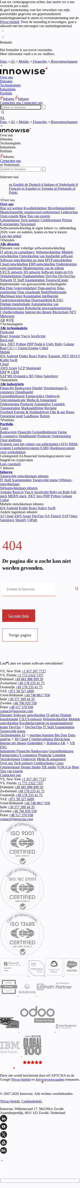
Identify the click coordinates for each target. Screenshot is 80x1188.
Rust (3, 348)
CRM (15, 372)
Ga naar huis (18, 615)
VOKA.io (64, 767)
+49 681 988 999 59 (28, 679)
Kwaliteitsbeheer (35, 208)
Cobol (43, 348)
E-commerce (9, 436)
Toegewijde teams (45, 480)
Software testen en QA (57, 272)
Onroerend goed (11, 416)
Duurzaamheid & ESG (47, 300)
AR (2, 320)
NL (2, 118)
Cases (4, 428)
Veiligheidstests (11, 276)
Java (3, 344)
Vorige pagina (20, 635)
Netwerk (6, 280)
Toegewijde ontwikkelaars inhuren (24, 476)
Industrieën (8, 89)
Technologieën (10, 85)
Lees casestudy (10, 464)
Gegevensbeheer (25, 288)
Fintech (56, 516)
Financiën (40, 61)
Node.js (39, 344)
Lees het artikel (10, 236)
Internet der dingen (38, 312)
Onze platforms (11, 440)
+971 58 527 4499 (21, 691)
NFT (72, 312)
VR (11, 320)
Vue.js (25, 336)
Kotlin (4, 360)
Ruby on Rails (60, 492)
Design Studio (31, 767)
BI (16, 739)
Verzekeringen (53, 388)
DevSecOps (66, 276)
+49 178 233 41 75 (31, 683)
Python (21, 344)
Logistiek (58, 404)
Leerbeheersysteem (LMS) (30, 448)
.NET (11, 344)
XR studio (49, 767)
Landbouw (31, 416)
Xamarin (54, 356)
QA (47, 516)
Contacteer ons (10, 161)
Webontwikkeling (48, 252)
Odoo (39, 376)
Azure (12, 368)
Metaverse (7, 316)
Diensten (6, 81)
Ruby (59, 344)
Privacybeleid (9, 22)
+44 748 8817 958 (37, 695)
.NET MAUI (70, 356)
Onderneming (9, 404)
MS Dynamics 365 (20, 376)
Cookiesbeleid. (31, 1101)
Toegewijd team (57, 280)
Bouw (70, 412)
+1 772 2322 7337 (30, 675)
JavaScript (38, 336)
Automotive (42, 404)
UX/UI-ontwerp (30, 719)
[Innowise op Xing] (40, 1135)
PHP (30, 344)
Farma (62, 432)
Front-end (7, 332)
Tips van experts (38, 216)
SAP (3, 376)
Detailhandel (24, 392)
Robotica (53, 743)
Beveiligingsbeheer (61, 208)
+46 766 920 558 (24, 703)
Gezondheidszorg (12, 396)
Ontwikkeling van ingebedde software (46, 256)
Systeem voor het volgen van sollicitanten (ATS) (34, 444)
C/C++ (12, 348)
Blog (22, 216)
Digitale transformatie (15, 304)
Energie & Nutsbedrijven (31, 412)
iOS (3, 356)
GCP (21, 368)
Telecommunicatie (13, 400)
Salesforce (51, 376)
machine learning (42, 735)
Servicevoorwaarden (50, 1079)
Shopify (20, 520)
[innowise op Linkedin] (40, 1119)
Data (4, 61)
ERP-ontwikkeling (42, 264)
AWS (4, 368)
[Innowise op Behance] (40, 1151)
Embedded (35, 743)
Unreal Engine (28, 348)
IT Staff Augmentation (29, 280)
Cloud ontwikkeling (14, 264)
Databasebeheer (33, 276)
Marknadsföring (32, 408)
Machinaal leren (11, 296)
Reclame (50, 408)
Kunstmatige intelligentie (40, 296)
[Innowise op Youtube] (40, 1127)
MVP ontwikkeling (58, 260)
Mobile (24, 61)
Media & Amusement (41, 400)
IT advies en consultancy (17, 252)
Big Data (6, 288)
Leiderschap (69, 212)
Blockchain (60, 312)
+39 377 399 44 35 (21, 699)
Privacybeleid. (10, 1101)
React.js (18, 492)
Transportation (10, 408)
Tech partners (30, 220)
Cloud (4, 364)
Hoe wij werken (11, 208)
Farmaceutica (35, 396)
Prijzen (67, 220)
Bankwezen (23, 388)
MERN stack (17, 496)
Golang (69, 344)
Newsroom (28, 224)
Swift (13, 360)
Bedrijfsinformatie (53, 292)
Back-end (7, 340)
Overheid (6, 412)
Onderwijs (52, 396)
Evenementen (9, 224)
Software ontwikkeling (29, 715)
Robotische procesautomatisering (48, 308)
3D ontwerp (31, 272)
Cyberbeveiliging (12, 312)
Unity (50, 344)
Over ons (6, 77)
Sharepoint (33, 368)
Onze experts (9, 216)
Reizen (45, 416)
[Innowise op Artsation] (40, 1143)
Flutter (23, 356)
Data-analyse (47, 288)
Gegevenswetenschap (15, 300)
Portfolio (6, 93)
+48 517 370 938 (21, 707)
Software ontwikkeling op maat (22, 260)
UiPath (32, 520)
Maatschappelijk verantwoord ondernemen (30, 212)
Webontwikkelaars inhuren (19, 488)
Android (12, 356)
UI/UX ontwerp (11, 272)
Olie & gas (57, 412)
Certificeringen (50, 220)
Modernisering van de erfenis (43, 268)
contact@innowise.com (16, 711)
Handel (37, 388)
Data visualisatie (28, 292)
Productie (27, 404)
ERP (3, 372)
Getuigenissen (10, 220)
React (4, 336)
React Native (38, 356)
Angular (14, 336)
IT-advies (52, 715)
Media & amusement (51, 759)
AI (13, 61)
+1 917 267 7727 (34, 671)
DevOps (51, 276)
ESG (3, 747)
